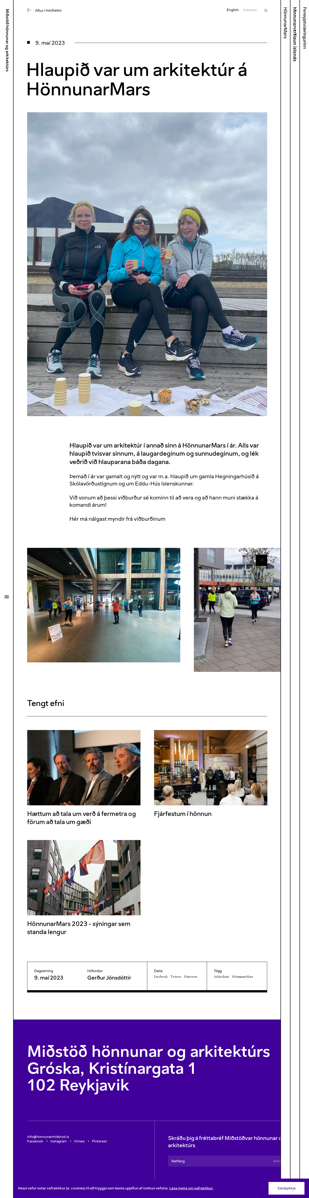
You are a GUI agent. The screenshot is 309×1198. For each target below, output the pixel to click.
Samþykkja (286, 1188)
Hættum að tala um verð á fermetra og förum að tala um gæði (81, 818)
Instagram (58, 1141)
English (233, 10)
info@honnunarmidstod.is (48, 1137)
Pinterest (190, 977)
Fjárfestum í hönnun (183, 814)
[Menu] (6, 597)
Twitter (175, 977)
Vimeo (79, 1141)
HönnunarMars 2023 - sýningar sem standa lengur (79, 928)
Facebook (161, 977)
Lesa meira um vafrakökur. (191, 1188)
